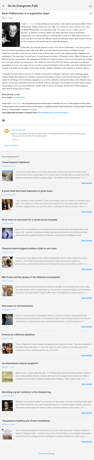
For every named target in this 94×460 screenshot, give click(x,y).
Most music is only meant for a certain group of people (29, 219)
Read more (86, 183)
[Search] (90, 6)
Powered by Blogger (47, 454)
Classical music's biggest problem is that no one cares (29, 248)
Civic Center (16, 130)
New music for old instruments (17, 306)
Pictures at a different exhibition (18, 334)
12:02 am (15, 139)
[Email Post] (3, 121)
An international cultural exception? (20, 363)
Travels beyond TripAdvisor (16, 162)
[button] (90, 14)
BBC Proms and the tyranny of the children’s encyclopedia (31, 277)
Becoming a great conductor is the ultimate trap (26, 392)
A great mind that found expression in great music (27, 191)
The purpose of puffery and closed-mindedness (26, 420)
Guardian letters (19, 97)
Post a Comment (11, 145)
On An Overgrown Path (23, 6)
